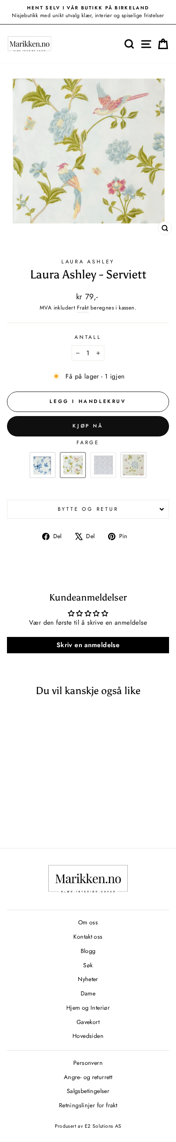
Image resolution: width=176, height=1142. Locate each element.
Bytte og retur (88, 509)
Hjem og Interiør (88, 1008)
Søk (88, 965)
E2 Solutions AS (103, 1126)
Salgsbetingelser (88, 1091)
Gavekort (88, 1022)
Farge (88, 442)
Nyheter (88, 979)
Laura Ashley (88, 261)
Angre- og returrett (88, 1077)
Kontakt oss (87, 937)
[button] (42, 465)
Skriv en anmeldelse (88, 645)
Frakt (83, 308)
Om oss (88, 922)
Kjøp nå (87, 426)
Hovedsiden (88, 1036)
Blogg (88, 951)
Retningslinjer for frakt (88, 1105)
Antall (88, 337)
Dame (88, 993)
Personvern (88, 1063)
